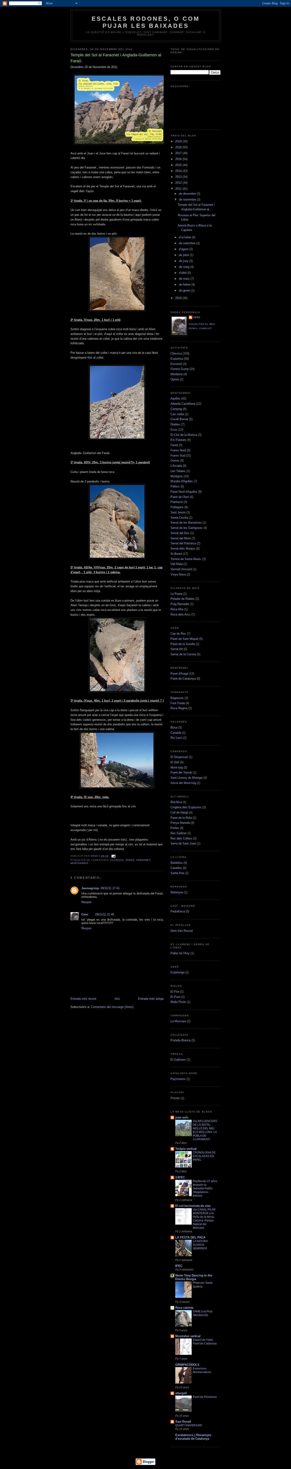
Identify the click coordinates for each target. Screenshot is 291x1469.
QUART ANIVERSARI (188, 1425)
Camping (176, 409)
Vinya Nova (178, 574)
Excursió (176, 364)
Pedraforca (178, 911)
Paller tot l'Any (180, 953)
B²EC (178, 1266)
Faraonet (143, 860)
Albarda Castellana (183, 403)
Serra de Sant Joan (183, 843)
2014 (179, 171)
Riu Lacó (176, 737)
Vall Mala (177, 564)
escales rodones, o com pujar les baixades (146, 22)
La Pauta (176, 593)
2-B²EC (180, 1177)
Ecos (174, 429)
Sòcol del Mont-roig (183, 783)
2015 (179, 165)
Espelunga (177, 972)
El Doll (175, 762)
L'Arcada (176, 465)
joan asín (181, 1117)
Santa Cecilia (179, 517)
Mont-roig (177, 767)
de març (185, 278)
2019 (179, 141)
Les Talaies (178, 471)
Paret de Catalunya (183, 678)
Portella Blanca (181, 1040)
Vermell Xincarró (181, 569)
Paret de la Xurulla (183, 644)
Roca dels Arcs (181, 614)
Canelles (176, 868)
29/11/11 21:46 (104, 914)
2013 (179, 176)
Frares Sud (178, 455)
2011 (179, 188)
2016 (179, 159)
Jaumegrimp (90, 888)
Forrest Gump (180, 369)
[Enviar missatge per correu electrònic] (112, 856)
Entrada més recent (83, 998)
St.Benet (176, 553)
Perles (175, 828)
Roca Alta (177, 609)
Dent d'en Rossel (182, 930)
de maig (184, 267)
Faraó (130, 860)
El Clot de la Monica (184, 435)
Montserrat (79, 863)
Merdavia (177, 374)
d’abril (183, 272)
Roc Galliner (179, 833)
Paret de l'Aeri (180, 497)
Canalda (176, 732)
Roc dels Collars (181, 838)
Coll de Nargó (179, 812)
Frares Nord (178, 450)
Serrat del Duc (180, 533)
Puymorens (178, 1079)
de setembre (187, 243)
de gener (185, 290)
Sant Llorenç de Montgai (187, 777)
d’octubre (185, 237)
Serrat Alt (177, 649)
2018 (179, 147)
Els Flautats (178, 440)
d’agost (184, 249)
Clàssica (117, 860)
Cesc (95, 856)
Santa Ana (177, 873)
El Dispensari (179, 757)
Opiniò (175, 379)
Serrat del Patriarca (183, 543)
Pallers (175, 486)
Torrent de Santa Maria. (186, 559)
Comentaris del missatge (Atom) (112, 1007)
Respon (86, 902)
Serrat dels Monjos (183, 548)
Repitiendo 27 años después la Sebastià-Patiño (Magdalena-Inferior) (205, 1188)
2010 (179, 298)
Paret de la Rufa (181, 817)
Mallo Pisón (178, 1002)
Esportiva (177, 358)
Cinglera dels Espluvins (186, 807)
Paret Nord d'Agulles (184, 491)
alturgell (181, 1393)
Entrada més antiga (151, 998)
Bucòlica (176, 802)
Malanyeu (177, 892)
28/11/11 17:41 (110, 888)
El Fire (175, 991)
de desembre (188, 193)
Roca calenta (184, 1307)
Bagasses (177, 698)
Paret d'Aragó (179, 673)
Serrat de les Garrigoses (187, 528)
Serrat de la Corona (183, 654)
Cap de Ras (178, 633)
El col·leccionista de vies (193, 1206)
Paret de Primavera (205, 1397)
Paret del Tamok (181, 772)
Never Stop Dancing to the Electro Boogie (193, 1277)
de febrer (185, 284)
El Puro (175, 997)
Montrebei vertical (188, 1336)
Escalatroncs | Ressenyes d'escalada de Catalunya (193, 1436)
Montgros (177, 476)
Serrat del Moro (181, 538)
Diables (175, 424)
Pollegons (177, 507)
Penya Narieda (180, 822)
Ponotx (175, 1098)
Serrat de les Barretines (186, 522)
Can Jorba (177, 414)
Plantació (177, 502)
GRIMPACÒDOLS (187, 1364)
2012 (179, 182)
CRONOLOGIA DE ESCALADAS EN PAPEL (204, 1156)
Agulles (175, 398)
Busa (174, 727)
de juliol (184, 255)
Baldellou (177, 862)
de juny (184, 261)
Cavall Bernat (179, 419)
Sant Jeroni (178, 512)
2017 (179, 153)
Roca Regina (179, 708)
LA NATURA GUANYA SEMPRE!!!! (200, 1245)
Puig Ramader (180, 604)
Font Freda (178, 703)
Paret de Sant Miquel (184, 638)
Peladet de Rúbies (183, 598)
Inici (117, 998)
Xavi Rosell (183, 1421)
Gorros (175, 460)
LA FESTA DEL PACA (190, 1237)
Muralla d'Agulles (182, 481)
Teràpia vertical (186, 1148)
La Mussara (178, 1021)
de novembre (188, 199)
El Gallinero (178, 1059)
